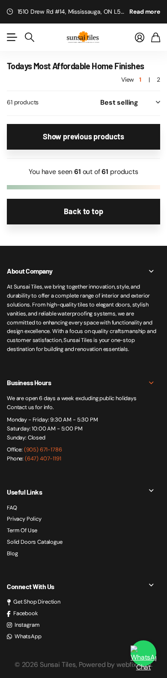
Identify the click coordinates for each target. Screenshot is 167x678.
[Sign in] (139, 37)
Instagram (27, 624)
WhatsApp (28, 636)
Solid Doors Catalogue (35, 541)
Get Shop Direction (36, 601)
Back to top (83, 211)
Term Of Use (22, 530)
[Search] (29, 37)
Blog (12, 553)
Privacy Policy (24, 518)
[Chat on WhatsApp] (143, 651)
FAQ (12, 507)
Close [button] (83, 271)
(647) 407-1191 (43, 458)
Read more (144, 11)
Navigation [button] (11, 37)
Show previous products (83, 136)
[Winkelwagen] (155, 37)
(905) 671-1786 (43, 449)
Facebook (25, 613)
